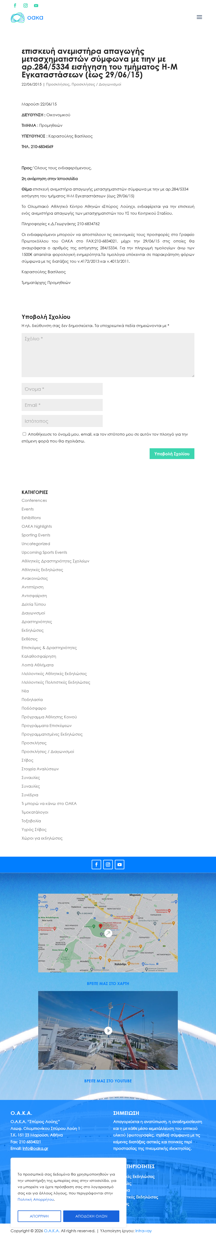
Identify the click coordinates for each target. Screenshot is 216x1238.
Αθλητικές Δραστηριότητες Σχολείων (55, 560)
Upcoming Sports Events (44, 552)
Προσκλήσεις (58, 84)
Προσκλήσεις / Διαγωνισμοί (96, 84)
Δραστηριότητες (37, 621)
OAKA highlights (37, 526)
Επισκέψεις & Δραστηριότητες (49, 647)
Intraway (143, 1230)
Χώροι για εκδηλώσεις (42, 838)
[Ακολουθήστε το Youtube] (36, 5)
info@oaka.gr (35, 1148)
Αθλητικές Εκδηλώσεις (42, 569)
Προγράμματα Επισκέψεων (47, 725)
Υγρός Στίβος (34, 829)
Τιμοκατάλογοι (35, 812)
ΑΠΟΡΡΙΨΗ (39, 1216)
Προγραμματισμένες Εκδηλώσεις (52, 734)
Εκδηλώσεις (33, 630)
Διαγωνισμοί (33, 612)
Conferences (34, 500)
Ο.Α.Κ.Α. (52, 1230)
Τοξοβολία (31, 820)
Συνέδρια (30, 794)
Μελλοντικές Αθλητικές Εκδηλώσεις (54, 673)
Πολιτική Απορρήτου (36, 1199)
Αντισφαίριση (34, 595)
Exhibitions (31, 517)
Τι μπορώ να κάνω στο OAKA (49, 803)
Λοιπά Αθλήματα (37, 664)
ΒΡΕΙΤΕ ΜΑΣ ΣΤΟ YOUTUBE (108, 1080)
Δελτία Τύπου (34, 604)
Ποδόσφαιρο (34, 708)
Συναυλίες (31, 777)
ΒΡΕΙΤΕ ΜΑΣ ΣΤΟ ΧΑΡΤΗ (108, 983)
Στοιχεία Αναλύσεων (40, 768)
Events (28, 509)
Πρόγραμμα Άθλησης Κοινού (49, 716)
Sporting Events (36, 535)
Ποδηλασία (32, 699)
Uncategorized (36, 543)
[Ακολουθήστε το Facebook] (15, 5)
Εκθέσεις (30, 638)
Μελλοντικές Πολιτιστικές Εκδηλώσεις (56, 682)
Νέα (25, 690)
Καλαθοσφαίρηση (39, 656)
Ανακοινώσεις (35, 578)
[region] (68, 1193)
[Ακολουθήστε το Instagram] (25, 5)
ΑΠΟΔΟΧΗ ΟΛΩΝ (91, 1216)
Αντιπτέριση (32, 586)
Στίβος (27, 760)
